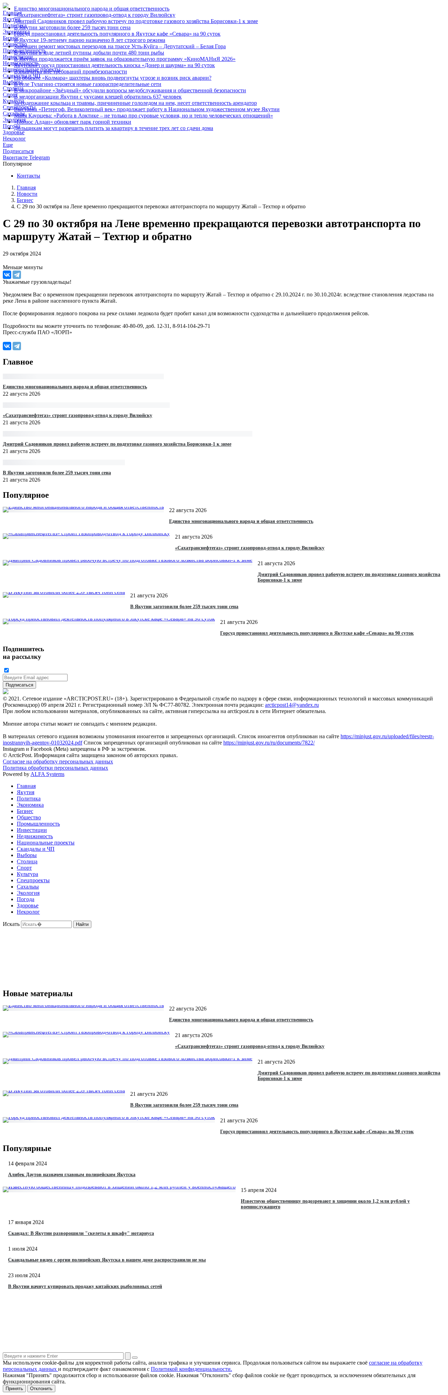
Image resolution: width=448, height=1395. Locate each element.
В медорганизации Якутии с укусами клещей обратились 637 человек (98, 97)
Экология (28, 893)
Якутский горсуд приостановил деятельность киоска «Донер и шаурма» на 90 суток (114, 65)
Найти (82, 924)
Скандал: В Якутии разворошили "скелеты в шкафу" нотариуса (81, 1233)
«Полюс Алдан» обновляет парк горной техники (72, 122)
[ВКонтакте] (7, 275)
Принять (14, 1388)
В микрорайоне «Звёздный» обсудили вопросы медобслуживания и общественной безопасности (130, 90)
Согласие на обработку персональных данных (58, 761)
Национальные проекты (46, 843)
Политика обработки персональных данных (55, 768)
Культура (27, 874)
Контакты (28, 176)
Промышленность (38, 824)
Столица (27, 861)
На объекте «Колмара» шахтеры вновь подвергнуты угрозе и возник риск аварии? (112, 78)
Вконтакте (16, 157)
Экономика (30, 805)
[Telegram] (17, 275)
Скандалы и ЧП (36, 849)
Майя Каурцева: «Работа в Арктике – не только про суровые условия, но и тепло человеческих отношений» (143, 115)
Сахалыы (28, 887)
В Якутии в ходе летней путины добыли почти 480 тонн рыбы (89, 53)
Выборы (27, 855)
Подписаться (18, 151)
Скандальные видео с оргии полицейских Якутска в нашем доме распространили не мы (107, 1260)
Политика (29, 798)
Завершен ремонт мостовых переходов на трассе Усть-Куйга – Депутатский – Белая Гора (120, 46)
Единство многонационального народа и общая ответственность (91, 9)
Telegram (39, 157)
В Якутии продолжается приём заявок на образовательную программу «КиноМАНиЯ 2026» (125, 59)
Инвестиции (32, 830)
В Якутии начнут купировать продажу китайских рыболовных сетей (85, 1286)
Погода (25, 899)
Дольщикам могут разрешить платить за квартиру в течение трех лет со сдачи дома (113, 128)
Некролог (14, 139)
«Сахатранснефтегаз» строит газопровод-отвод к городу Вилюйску (94, 15)
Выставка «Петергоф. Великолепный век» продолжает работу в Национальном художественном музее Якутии (147, 109)
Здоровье (27, 905)
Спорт (24, 868)
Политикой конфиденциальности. (191, 1369)
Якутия (25, 792)
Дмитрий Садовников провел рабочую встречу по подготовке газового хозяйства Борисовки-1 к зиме (136, 21)
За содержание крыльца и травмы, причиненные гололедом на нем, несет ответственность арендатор (135, 103)
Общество (29, 817)
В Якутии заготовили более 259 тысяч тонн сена (72, 27)
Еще (8, 145)
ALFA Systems (47, 774)
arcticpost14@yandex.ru (292, 705)
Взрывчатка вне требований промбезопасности (70, 71)
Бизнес (25, 811)
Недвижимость (35, 836)
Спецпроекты (33, 880)
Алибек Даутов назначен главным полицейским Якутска (71, 1174)
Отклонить (41, 1388)
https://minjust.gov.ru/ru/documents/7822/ (269, 743)
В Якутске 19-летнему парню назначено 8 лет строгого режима (89, 40)
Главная (26, 786)
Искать (11, 924)
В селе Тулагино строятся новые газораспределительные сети (87, 84)
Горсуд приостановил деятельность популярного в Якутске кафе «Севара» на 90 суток (117, 34)
